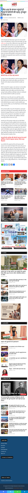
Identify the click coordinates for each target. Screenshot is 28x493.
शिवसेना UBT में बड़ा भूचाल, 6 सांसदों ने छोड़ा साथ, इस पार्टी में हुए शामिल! (7, 183)
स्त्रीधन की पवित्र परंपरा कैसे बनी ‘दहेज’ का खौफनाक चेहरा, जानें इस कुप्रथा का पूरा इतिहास (17, 412)
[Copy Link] (1, 15)
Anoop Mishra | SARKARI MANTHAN (9, 17)
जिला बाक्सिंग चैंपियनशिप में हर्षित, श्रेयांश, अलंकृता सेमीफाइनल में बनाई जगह (20, 197)
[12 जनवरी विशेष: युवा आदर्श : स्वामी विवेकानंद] (4, 360)
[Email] (1, 13)
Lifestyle (3, 447)
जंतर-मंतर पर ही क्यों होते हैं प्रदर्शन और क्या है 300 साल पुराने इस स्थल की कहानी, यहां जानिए (18, 431)
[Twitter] (1, 10)
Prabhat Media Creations (18, 488)
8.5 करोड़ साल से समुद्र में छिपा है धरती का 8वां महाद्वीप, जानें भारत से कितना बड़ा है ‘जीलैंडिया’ (17, 419)
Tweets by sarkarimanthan (6, 480)
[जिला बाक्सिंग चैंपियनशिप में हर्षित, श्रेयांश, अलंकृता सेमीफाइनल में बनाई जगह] (21, 191)
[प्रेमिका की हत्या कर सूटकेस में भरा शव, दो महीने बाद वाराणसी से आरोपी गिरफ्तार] (4, 293)
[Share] (1, 18)
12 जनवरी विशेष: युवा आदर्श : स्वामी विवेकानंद (18, 358)
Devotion (3, 445)
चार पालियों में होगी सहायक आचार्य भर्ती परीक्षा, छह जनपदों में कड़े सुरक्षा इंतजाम (20, 183)
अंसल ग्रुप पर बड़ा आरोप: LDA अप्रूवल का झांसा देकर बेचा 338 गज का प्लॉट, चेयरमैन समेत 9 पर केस (13, 273)
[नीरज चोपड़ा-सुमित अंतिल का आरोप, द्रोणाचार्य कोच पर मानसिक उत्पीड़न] (7, 191)
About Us (3, 453)
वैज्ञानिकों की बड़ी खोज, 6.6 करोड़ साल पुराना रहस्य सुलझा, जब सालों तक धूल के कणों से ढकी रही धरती (18, 425)
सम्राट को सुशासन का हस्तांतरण (9, 342)
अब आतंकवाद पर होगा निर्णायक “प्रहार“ (16, 346)
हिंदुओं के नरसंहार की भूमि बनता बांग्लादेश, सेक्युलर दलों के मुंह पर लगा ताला (17, 364)
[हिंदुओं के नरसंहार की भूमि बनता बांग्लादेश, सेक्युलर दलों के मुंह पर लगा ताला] (4, 365)
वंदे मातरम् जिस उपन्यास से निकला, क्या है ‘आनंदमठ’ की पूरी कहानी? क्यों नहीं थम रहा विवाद (13, 398)
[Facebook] (1, 8)
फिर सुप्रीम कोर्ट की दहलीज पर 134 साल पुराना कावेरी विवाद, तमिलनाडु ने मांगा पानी (17, 406)
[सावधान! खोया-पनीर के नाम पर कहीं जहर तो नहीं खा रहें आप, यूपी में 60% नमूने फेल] (4, 287)
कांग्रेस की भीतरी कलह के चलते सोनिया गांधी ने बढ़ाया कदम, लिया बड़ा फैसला (13, 139)
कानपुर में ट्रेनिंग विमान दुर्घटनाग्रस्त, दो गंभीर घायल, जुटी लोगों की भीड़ (17, 280)
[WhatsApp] (1, 5)
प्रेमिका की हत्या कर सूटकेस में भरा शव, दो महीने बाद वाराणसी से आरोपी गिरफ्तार (17, 292)
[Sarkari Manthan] (14, 4)
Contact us (3, 451)
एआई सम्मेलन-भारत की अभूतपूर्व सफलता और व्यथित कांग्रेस (17, 353)
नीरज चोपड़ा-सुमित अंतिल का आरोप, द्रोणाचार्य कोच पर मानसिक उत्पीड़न (7, 197)
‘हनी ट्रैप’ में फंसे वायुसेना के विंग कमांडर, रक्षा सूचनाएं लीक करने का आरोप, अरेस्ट (17, 297)
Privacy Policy (4, 443)
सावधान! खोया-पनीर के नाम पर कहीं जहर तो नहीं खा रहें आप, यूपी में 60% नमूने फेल (18, 286)
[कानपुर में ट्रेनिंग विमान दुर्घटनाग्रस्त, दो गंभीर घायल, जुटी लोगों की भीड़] (4, 281)
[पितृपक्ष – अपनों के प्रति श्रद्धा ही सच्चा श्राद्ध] (4, 372)
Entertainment (4, 449)
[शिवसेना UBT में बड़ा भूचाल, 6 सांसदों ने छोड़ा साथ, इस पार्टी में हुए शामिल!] (7, 177)
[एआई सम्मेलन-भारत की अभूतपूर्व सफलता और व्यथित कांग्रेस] (4, 354)
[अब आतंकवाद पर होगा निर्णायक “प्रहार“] (4, 348)
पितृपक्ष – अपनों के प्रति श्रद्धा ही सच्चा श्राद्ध (17, 368)
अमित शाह (3, 43)
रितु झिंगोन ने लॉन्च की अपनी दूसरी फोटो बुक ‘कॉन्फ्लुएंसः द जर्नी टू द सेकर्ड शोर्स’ (12, 219)
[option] (14, 214)
